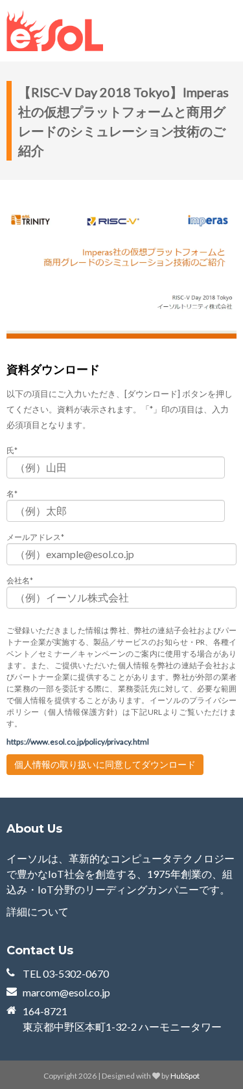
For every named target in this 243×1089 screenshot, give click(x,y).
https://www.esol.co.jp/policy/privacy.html (77, 742)
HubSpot (185, 1076)
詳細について (37, 911)
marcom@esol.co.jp (66, 992)
